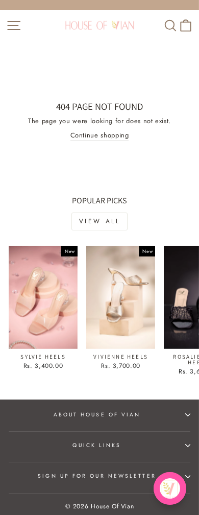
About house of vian (97, 414)
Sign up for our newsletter (97, 476)
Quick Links (96, 445)
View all (99, 221)
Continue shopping (99, 135)
